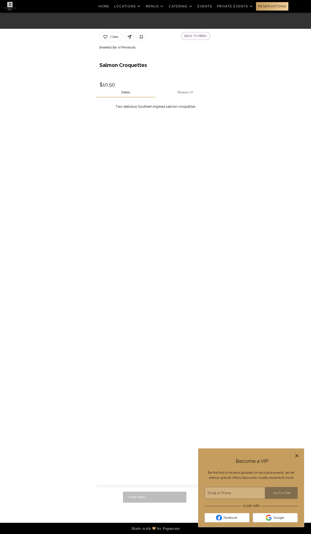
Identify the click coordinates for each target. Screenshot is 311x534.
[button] (127, 6)
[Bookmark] (141, 36)
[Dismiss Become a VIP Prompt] (297, 456)
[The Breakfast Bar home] (22, 6)
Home (104, 6)
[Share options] (129, 36)
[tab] (126, 92)
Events (205, 6)
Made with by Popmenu (90, 528)
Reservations (272, 6)
